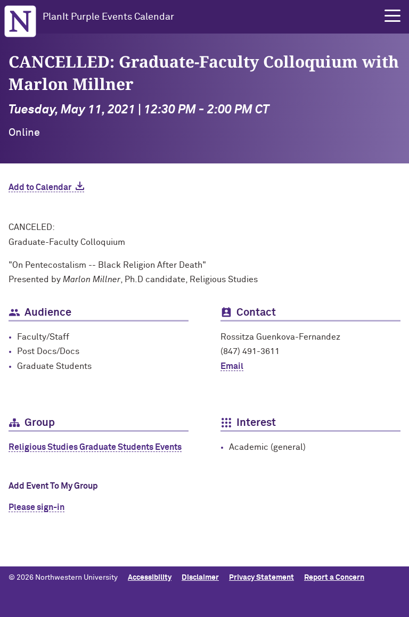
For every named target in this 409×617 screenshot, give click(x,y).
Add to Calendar (40, 187)
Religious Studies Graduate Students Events (95, 447)
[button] (392, 16)
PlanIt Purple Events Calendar (108, 17)
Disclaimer (200, 577)
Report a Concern (334, 577)
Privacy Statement (261, 577)
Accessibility (149, 577)
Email (231, 366)
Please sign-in (36, 507)
